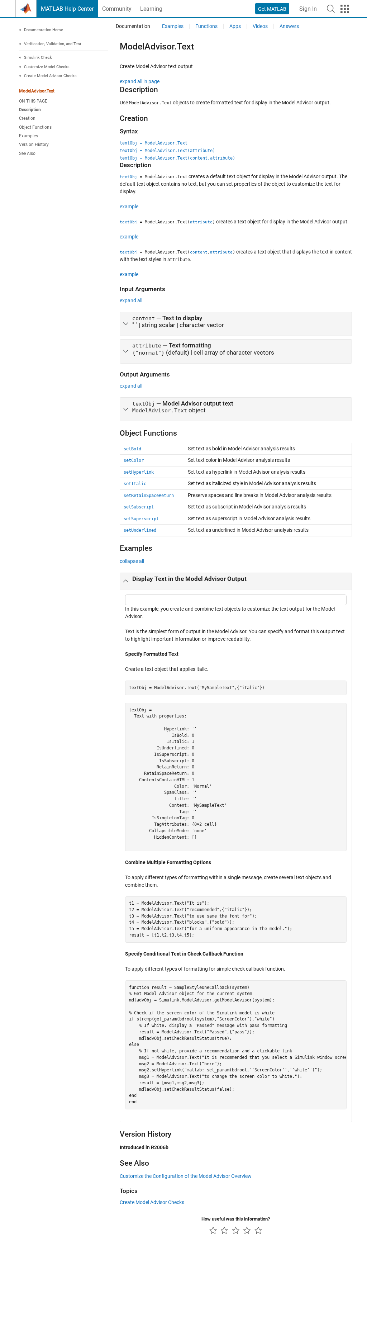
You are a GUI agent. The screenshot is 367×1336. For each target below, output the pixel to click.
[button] (331, 8)
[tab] (236, 324)
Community (117, 8)
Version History (34, 144)
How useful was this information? (235, 1219)
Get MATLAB (272, 9)
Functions (206, 26)
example (129, 206)
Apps (235, 26)
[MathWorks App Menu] (344, 9)
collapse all (132, 561)
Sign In (308, 8)
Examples (28, 135)
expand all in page (139, 81)
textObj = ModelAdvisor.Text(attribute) (167, 150)
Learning (151, 8)
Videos (260, 26)
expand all (131, 300)
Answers (289, 26)
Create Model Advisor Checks (152, 1202)
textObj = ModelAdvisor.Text (153, 143)
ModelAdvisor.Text (36, 91)
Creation (27, 118)
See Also (27, 153)
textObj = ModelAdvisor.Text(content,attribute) (177, 158)
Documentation (133, 26)
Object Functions (35, 127)
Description (30, 109)
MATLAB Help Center (67, 8)
